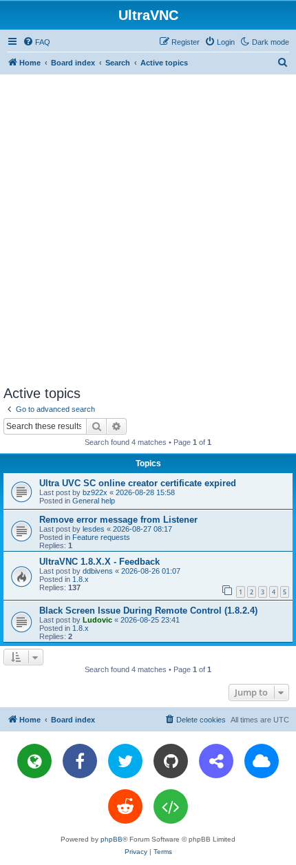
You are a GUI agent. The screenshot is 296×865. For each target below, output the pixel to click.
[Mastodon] (216, 761)
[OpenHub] (171, 806)
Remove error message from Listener (118, 519)
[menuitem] (36, 42)
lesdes (94, 529)
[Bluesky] (261, 761)
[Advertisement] (148, 229)
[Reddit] (125, 806)
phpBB (112, 839)
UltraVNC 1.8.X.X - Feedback (99, 561)
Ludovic (97, 620)
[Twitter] (125, 761)
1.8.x (80, 579)
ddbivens (98, 571)
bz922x (95, 492)
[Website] (34, 761)
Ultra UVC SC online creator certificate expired (137, 483)
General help (93, 501)
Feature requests (101, 537)
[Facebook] (80, 761)
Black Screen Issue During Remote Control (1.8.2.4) (148, 610)
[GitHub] (171, 761)
